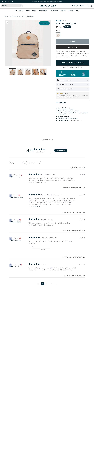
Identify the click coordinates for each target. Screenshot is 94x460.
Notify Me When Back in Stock (72, 63)
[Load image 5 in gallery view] (43, 71)
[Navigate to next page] (56, 283)
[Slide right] (49, 72)
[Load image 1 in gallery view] (12, 71)
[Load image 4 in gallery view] (35, 71)
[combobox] (12, 5)
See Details (79, 67)
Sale (77, 11)
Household (54, 11)
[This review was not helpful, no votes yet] (83, 188)
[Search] (21, 5)
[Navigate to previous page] (38, 283)
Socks (34, 11)
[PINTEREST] (12, 2)
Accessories (43, 11)
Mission (71, 11)
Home (6, 16)
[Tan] (58, 35)
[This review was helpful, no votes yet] (80, 188)
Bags (28, 11)
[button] (91, 5)
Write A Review (61, 150)
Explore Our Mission (78, 6)
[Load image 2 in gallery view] (20, 71)
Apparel (63, 11)
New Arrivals (19, 11)
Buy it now (72, 47)
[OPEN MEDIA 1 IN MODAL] (28, 43)
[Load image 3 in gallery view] (28, 71)
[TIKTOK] (9, 2)
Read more (36, 206)
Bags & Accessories (15, 16)
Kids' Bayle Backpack (28, 16)
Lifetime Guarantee (76, 120)
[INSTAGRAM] (6, 2)
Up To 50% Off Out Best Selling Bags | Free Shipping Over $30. (47, 1)
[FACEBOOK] (2, 2)
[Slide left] (7, 72)
